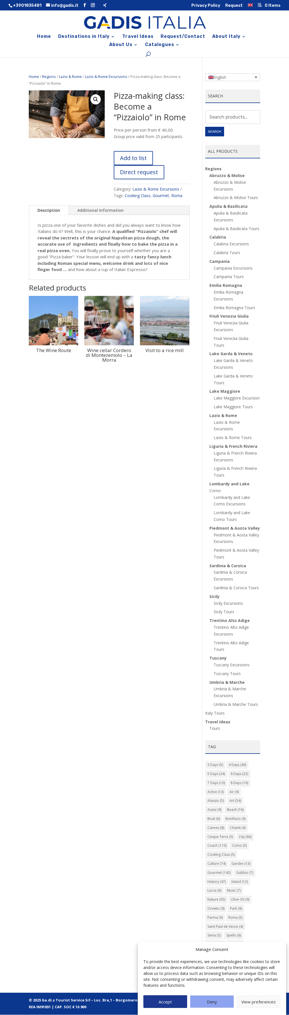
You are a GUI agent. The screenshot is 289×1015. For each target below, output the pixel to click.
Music (234, 890)
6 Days (239, 773)
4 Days (237, 764)
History (216, 881)
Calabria (217, 237)
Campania (219, 261)
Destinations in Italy (84, 36)
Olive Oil (240, 899)
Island (239, 881)
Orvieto (215, 908)
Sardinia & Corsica (227, 565)
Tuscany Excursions (231, 664)
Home (44, 36)
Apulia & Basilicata (228, 206)
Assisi (214, 809)
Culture (216, 863)
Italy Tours (215, 713)
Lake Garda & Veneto (231, 353)
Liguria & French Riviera (233, 446)
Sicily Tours (224, 611)
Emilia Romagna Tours (234, 307)
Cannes (215, 827)
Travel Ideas (138, 36)
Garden (240, 863)
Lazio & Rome (70, 76)
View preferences (258, 1002)
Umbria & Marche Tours (236, 704)
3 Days (215, 764)
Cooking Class (137, 195)
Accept (165, 1002)
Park (236, 908)
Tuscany (218, 658)
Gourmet (161, 195)
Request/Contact (183, 36)
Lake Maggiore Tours (233, 406)
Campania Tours (229, 276)
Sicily (214, 596)
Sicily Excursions (228, 603)
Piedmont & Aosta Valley (234, 528)
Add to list (133, 158)
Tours (214, 728)
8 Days (239, 782)
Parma (215, 917)
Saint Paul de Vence (225, 926)
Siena (214, 935)
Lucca (214, 890)
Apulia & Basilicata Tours (236, 228)
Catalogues (159, 45)
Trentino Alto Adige (229, 620)
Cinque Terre (220, 836)
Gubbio (244, 872)
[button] (96, 99)
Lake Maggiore (224, 391)
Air (234, 791)
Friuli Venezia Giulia (229, 316)
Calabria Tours (227, 252)
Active (215, 791)
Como (239, 845)
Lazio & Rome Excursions (106, 76)
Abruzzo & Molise (227, 175)
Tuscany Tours (227, 673)
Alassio (215, 800)
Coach (216, 845)
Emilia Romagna (225, 285)
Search (214, 132)
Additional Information (100, 210)
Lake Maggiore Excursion (237, 398)
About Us (120, 45)
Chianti (238, 827)
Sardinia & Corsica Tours (236, 587)
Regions (49, 76)
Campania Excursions (233, 268)
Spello (233, 935)
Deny (212, 1002)
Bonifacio (235, 818)
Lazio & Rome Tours (233, 437)
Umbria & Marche (227, 682)
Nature (216, 899)
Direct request (139, 172)
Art (235, 800)
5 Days (216, 773)
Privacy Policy (205, 6)
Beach (235, 809)
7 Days (216, 782)
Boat (213, 818)
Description (49, 210)
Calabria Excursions (231, 243)
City (245, 836)
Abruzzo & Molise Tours (236, 197)
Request (234, 6)
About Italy (226, 36)
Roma (176, 195)
